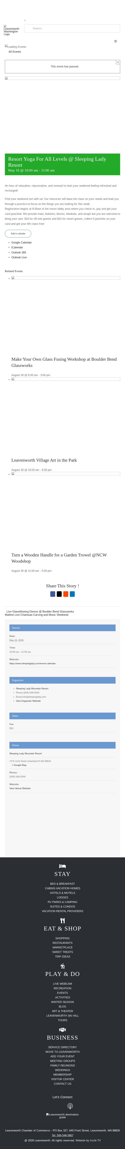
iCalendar (17, 247)
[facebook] (38, 1106)
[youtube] (54, 1106)
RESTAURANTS (62, 942)
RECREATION (62, 988)
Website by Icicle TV (88, 1140)
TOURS (62, 1020)
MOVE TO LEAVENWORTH (63, 1051)
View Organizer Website (28, 701)
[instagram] (46, 1106)
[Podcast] (70, 1106)
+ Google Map (19, 765)
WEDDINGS (62, 1070)
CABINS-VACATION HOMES (62, 888)
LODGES (62, 897)
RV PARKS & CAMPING (62, 902)
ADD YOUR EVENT (62, 1056)
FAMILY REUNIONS (62, 1065)
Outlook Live (19, 257)
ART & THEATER (62, 1011)
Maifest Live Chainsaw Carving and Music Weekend (36, 614)
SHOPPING (62, 938)
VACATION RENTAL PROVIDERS (62, 911)
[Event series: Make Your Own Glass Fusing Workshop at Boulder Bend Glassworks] (52, 375)
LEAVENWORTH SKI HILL (62, 1015)
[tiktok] (61, 1106)
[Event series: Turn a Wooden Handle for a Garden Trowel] (53, 570)
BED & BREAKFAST (62, 883)
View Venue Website (19, 788)
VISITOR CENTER (62, 1079)
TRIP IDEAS (62, 956)
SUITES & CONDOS (62, 906)
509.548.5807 (13, 4)
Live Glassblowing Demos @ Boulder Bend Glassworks (40, 611)
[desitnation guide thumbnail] (62, 1114)
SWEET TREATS (62, 952)
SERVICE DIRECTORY (62, 1047)
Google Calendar (21, 242)
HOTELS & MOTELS (62, 892)
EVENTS (62, 992)
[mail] (78, 1106)
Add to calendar (18, 233)
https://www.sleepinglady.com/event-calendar (32, 663)
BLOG (62, 1006)
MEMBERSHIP (62, 1074)
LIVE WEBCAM (62, 983)
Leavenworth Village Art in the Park (44, 460)
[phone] (86, 1106)
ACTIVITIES (62, 997)
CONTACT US (62, 1083)
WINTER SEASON (62, 1002)
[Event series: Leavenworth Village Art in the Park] (53, 469)
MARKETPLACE (63, 947)
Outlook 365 (18, 252)
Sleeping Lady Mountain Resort (32, 688)
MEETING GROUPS (62, 1061)
